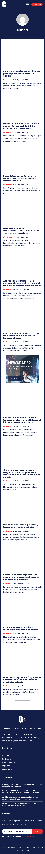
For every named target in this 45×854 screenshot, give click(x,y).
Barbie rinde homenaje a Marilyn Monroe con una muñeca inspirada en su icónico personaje (21, 577)
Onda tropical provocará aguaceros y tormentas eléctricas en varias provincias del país (22, 679)
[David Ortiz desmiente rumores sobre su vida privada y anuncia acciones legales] (22, 159)
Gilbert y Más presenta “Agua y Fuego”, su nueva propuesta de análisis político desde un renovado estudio (21, 473)
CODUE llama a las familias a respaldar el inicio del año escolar (20, 628)
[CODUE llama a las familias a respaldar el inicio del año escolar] (22, 610)
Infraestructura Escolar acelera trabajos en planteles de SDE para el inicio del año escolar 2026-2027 (22, 420)
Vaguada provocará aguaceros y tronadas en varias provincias (20, 526)
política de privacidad (31, 836)
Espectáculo (8, 583)
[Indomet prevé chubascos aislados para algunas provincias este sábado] (22, 54)
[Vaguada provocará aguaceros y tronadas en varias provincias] (22, 507)
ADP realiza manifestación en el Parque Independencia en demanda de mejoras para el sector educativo (22, 283)
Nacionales (7, 80)
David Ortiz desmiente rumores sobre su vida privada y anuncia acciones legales (19, 178)
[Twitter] (22, 851)
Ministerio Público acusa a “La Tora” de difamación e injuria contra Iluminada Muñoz (22, 335)
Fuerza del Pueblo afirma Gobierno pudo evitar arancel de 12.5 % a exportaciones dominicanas (21, 126)
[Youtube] (28, 851)
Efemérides (7, 237)
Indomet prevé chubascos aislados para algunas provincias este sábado (21, 73)
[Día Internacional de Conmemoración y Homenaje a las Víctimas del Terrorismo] (22, 211)
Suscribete (37, 831)
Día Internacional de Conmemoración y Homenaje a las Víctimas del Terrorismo (21, 230)
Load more (21, 703)
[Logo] (5, 4)
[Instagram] (17, 851)
